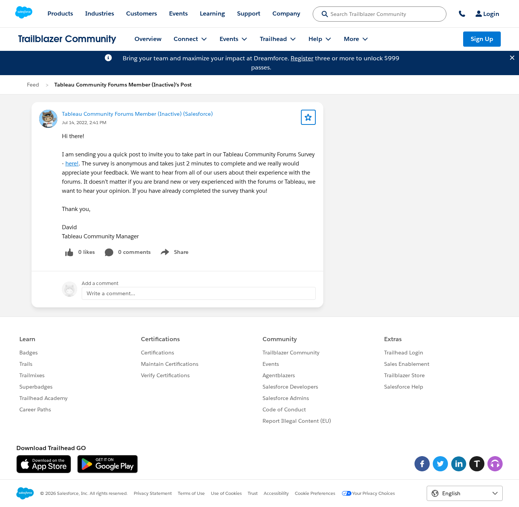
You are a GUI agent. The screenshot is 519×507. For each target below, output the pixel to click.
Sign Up (482, 39)
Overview (147, 39)
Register (302, 58)
